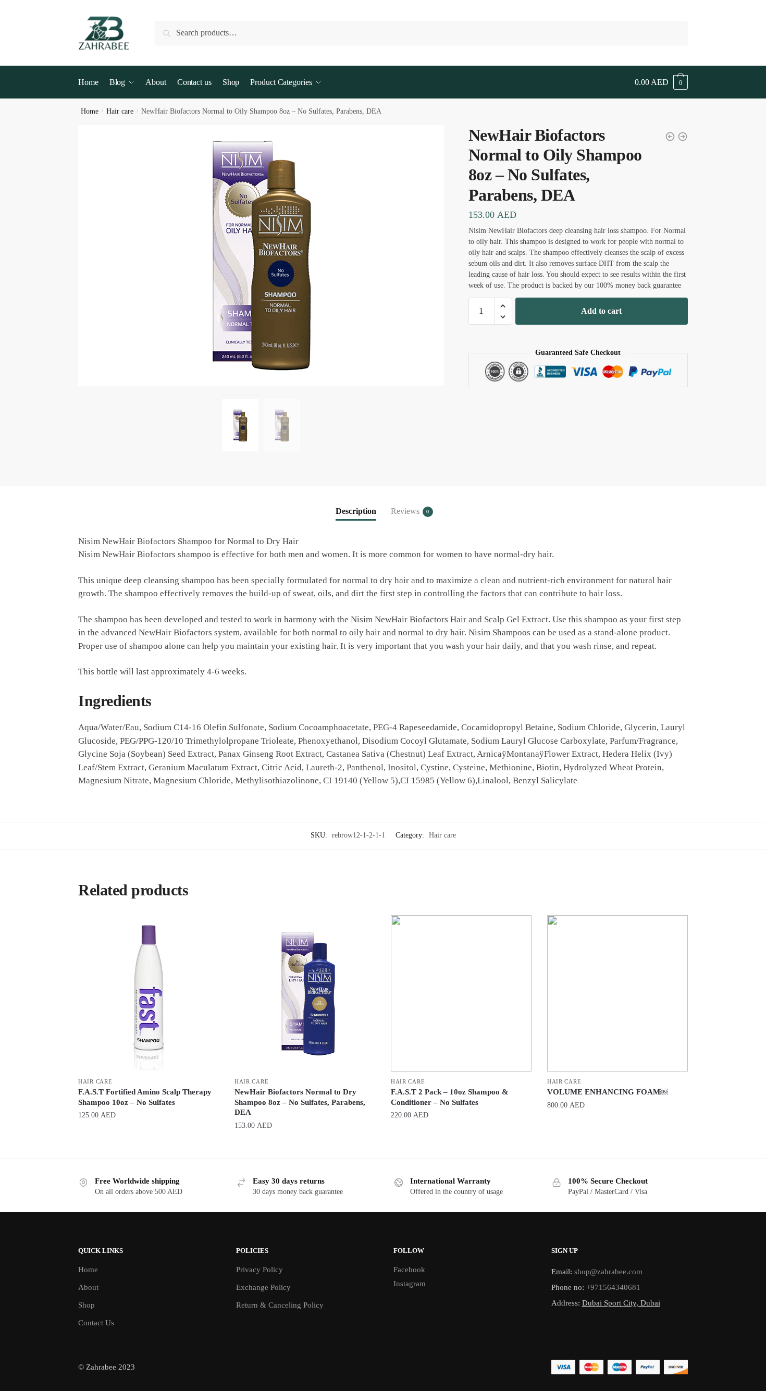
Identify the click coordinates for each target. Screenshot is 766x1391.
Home (89, 111)
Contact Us (96, 1323)
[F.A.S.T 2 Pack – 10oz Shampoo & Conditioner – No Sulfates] (461, 993)
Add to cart (601, 310)
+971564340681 (613, 1287)
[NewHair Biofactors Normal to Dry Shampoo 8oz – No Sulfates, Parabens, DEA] (304, 993)
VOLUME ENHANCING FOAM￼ (607, 1092)
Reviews (405, 511)
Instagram (409, 1283)
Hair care (119, 111)
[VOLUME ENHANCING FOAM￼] (617, 993)
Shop (86, 1305)
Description (356, 511)
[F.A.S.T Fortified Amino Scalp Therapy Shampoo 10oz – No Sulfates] (148, 993)
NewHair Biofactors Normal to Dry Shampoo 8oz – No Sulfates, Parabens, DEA (299, 1102)
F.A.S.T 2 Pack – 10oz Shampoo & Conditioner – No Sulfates (450, 1097)
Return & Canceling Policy (280, 1305)
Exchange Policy (263, 1287)
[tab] (356, 502)
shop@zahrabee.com (608, 1271)
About (88, 1287)
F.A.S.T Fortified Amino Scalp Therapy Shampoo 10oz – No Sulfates (145, 1097)
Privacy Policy (259, 1269)
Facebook (409, 1269)
